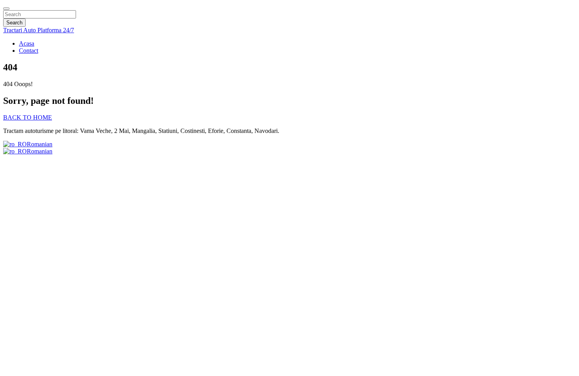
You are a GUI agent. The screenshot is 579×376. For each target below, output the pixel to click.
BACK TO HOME (27, 117)
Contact (28, 50)
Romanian (39, 144)
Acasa (26, 43)
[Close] (6, 8)
